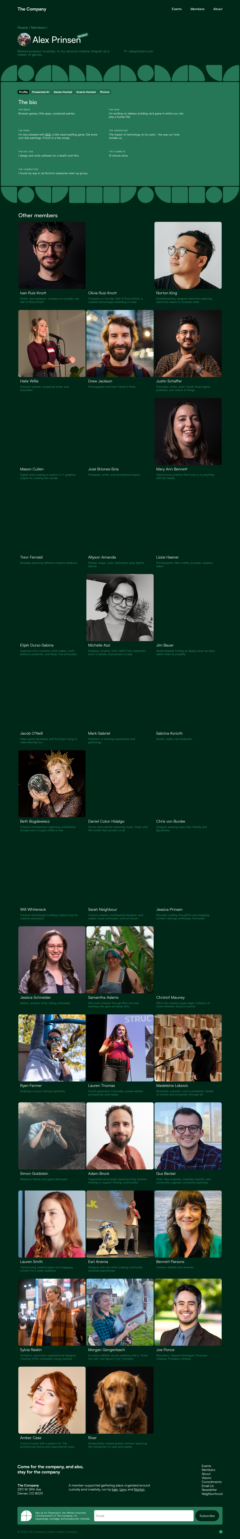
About (217, 9)
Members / (39, 27)
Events (177, 9)
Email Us (208, 1486)
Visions (206, 1478)
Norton (139, 1489)
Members (208, 1470)
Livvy (123, 1489)
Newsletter (209, 1490)
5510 (48, 134)
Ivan (115, 1489)
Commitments (212, 1482)
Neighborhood (212, 1494)
